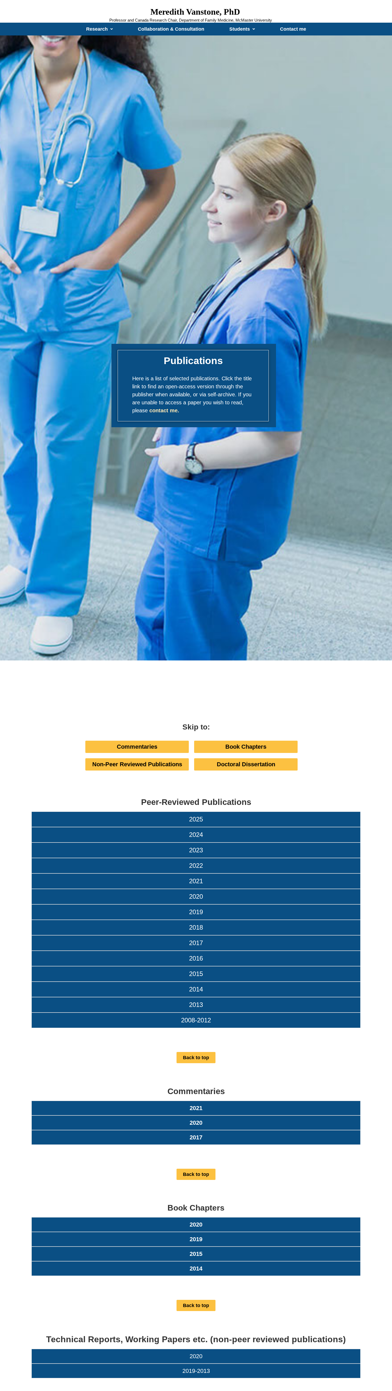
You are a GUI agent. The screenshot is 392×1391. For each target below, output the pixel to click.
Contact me (293, 29)
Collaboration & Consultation (171, 29)
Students (239, 29)
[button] (99, 29)
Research (97, 29)
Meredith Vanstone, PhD (195, 12)
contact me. (164, 410)
